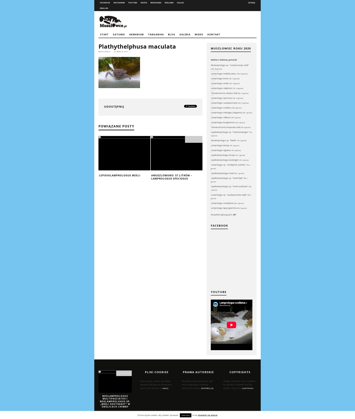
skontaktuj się (207, 388)
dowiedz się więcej (207, 415)
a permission (247, 388)
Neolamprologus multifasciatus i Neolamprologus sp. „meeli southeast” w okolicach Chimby (115, 401)
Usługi (180, 3)
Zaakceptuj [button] (186, 415)
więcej (165, 388)
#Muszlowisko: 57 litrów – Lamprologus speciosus (171, 177)
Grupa (144, 3)
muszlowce (104, 52)
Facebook (105, 3)
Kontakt (213, 34)
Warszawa (155, 3)
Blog (171, 34)
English (104, 8)
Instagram (119, 3)
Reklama (169, 3)
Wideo (199, 34)
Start (104, 34)
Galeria (185, 34)
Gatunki (119, 34)
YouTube (132, 3)
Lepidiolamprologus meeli (119, 175)
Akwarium (136, 34)
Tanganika (156, 34)
